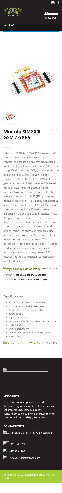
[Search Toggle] (31, 11)
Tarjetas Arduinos (36, 275)
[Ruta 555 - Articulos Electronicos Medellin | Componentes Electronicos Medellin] (12, 11)
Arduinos (21, 275)
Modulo (34, 279)
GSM (27, 279)
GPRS (21, 279)
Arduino (13, 279)
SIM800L (43, 279)
